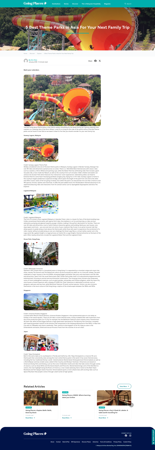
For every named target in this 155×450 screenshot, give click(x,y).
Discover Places (86, 441)
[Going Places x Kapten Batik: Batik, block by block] (41, 397)
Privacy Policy (117, 441)
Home (25, 53)
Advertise (95, 441)
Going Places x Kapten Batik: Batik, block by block (39, 411)
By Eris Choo (33, 60)
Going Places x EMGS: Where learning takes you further (76, 396)
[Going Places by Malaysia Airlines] (35, 3)
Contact (58, 441)
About (52, 441)
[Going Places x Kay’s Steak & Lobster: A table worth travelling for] (114, 397)
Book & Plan (66, 441)
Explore (39, 53)
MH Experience (75, 441)
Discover (32, 53)
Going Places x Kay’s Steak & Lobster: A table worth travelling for (113, 411)
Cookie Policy (127, 441)
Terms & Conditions (106, 441)
